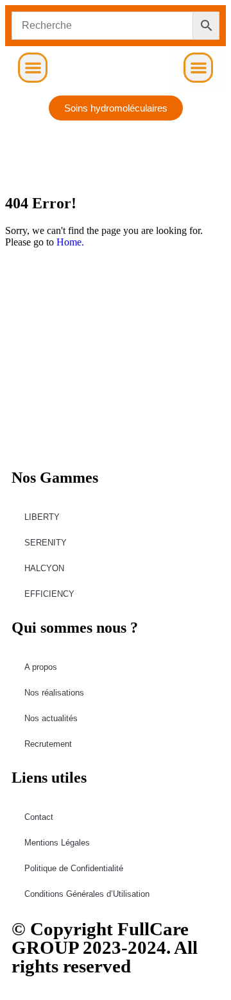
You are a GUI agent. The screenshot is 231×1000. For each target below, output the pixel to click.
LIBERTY (42, 517)
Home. (70, 242)
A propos (40, 667)
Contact (38, 817)
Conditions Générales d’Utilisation (87, 894)
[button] (33, 68)
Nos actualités (51, 718)
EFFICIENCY (49, 594)
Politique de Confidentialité (73, 868)
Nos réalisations (54, 692)
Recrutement (48, 744)
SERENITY (45, 542)
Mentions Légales (57, 842)
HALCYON (44, 568)
